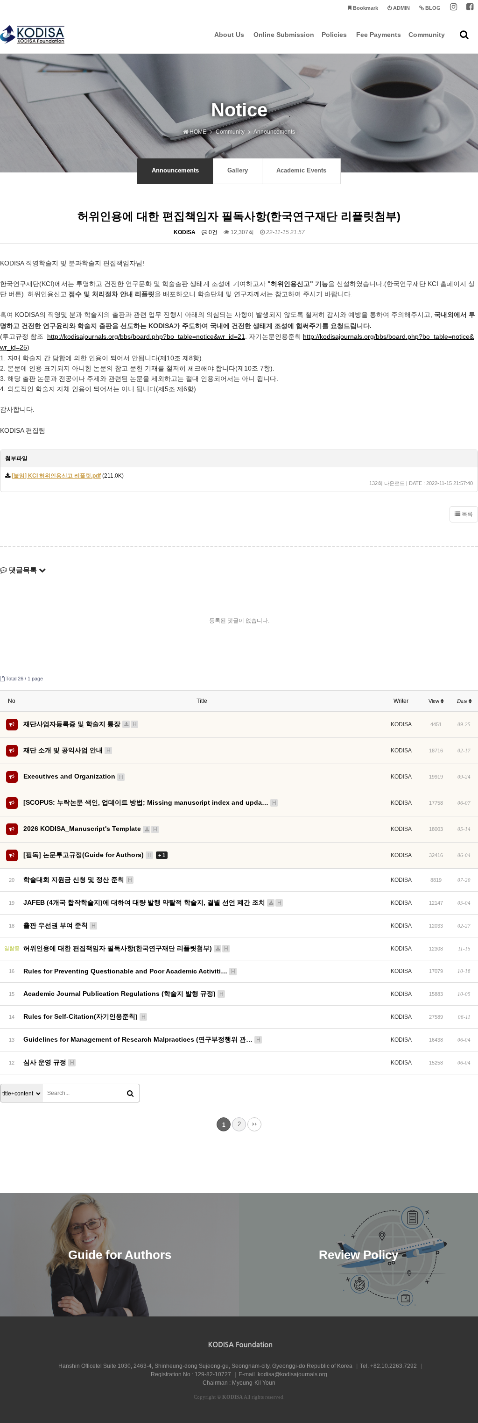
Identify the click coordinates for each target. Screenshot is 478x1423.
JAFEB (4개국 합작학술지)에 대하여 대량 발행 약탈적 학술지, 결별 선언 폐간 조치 (152, 902)
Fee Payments (378, 34)
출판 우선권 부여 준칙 (59, 925)
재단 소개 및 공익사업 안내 (67, 750)
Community (426, 34)
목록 (466, 514)
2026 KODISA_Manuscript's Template (90, 828)
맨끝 (254, 1124)
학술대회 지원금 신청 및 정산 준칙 (77, 879)
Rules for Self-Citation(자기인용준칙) (84, 1016)
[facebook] (470, 8)
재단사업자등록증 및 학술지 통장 (80, 724)
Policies (334, 34)
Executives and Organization (73, 776)
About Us (229, 34)
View (435, 701)
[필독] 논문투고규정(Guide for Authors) (94, 854)
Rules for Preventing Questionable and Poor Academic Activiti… (129, 971)
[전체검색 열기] (464, 34)
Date (463, 701)
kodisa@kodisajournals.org (292, 1374)
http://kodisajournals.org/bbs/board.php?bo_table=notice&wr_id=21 (146, 336)
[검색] (130, 1093)
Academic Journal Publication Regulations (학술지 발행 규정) (123, 993)
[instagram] (453, 8)
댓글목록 (23, 570)
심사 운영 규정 (48, 1062)
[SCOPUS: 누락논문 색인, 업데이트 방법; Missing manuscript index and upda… (149, 802)
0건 (212, 232)
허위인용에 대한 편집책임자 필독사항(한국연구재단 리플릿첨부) (125, 948)
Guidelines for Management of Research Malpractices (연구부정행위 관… (141, 1039)
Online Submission (283, 34)
